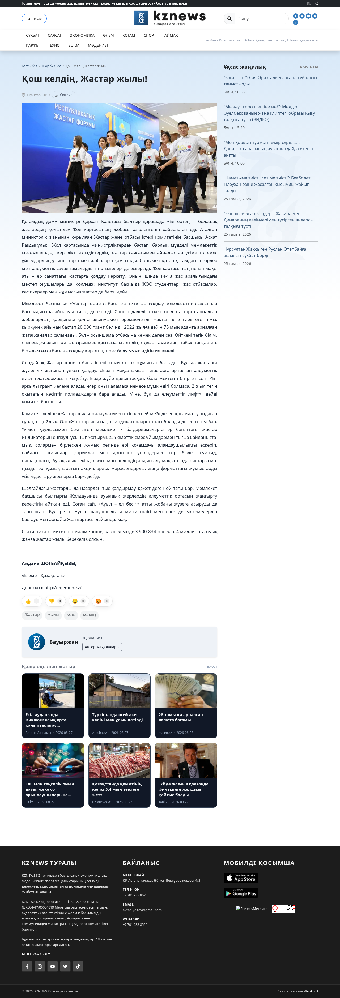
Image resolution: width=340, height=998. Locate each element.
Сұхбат (32, 35)
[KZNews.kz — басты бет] (170, 18)
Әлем (108, 35)
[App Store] (271, 878)
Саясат (55, 35)
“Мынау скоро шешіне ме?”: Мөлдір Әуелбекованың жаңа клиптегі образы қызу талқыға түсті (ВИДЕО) (269, 113)
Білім (73, 45)
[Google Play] (271, 893)
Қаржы (32, 45)
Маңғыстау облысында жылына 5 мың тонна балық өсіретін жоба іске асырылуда (86, 4)
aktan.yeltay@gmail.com (142, 909)
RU (309, 3)
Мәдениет (98, 45)
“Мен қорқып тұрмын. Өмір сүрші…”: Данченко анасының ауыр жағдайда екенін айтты (268, 148)
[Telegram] (314, 15)
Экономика (82, 35)
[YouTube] (309, 15)
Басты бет (29, 66)
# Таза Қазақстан (258, 40)
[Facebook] (296, 15)
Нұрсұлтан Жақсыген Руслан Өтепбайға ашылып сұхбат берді (265, 252)
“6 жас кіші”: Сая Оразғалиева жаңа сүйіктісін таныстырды (270, 81)
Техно (54, 45)
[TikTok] (295, 22)
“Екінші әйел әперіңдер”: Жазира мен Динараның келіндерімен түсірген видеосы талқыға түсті (268, 220)
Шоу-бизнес (52, 66)
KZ (316, 3)
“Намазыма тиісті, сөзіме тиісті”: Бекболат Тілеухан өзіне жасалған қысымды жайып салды (267, 184)
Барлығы (309, 67)
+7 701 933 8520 (135, 895)
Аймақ (171, 35)
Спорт (150, 35)
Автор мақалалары (102, 646)
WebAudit (311, 991)
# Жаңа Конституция (223, 40)
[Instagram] (302, 15)
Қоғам (128, 35)
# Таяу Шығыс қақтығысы (297, 40)
